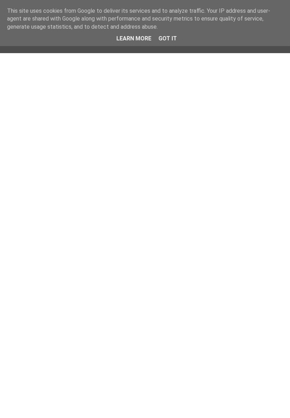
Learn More (133, 38)
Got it (167, 38)
